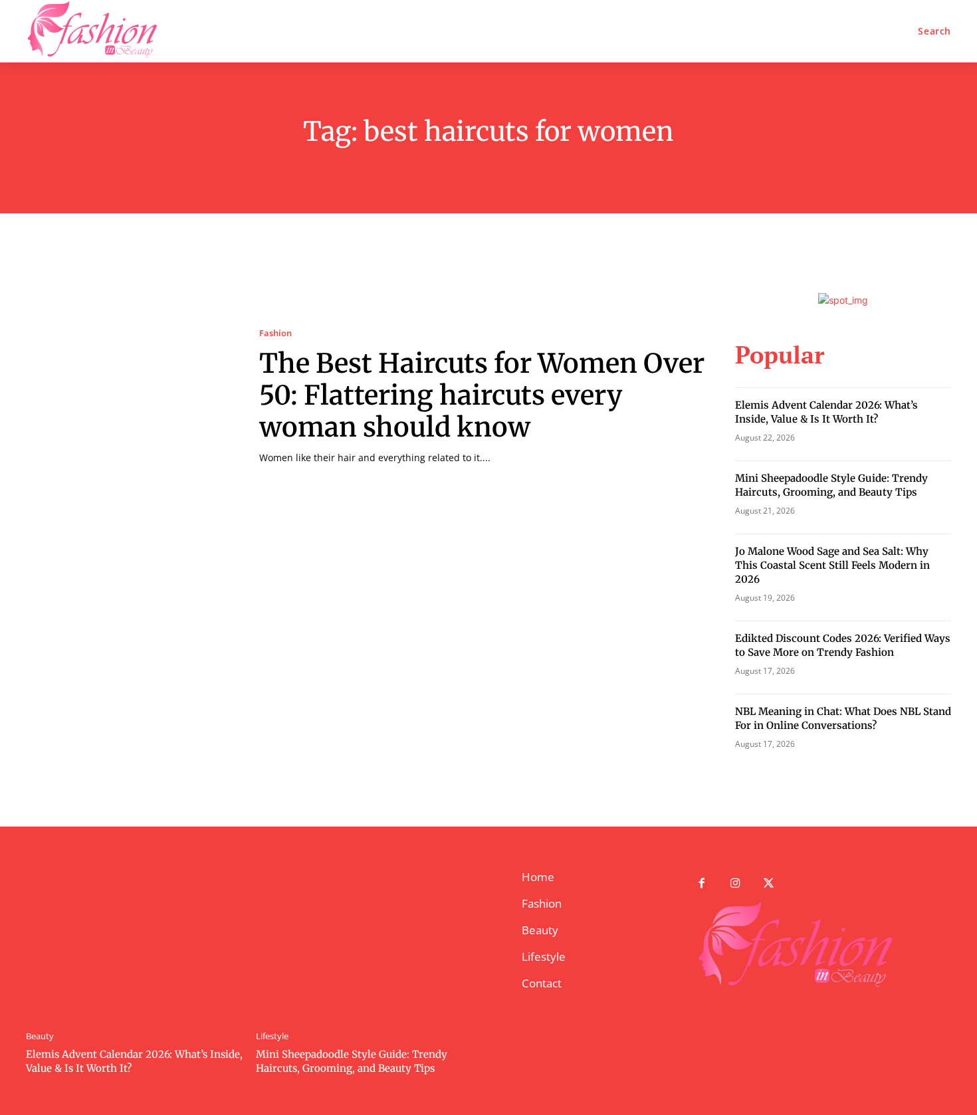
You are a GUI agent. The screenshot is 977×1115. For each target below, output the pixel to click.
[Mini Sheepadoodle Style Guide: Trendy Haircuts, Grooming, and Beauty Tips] (364, 943)
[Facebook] (701, 884)
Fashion (275, 333)
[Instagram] (735, 884)
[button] (934, 31)
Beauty (40, 1036)
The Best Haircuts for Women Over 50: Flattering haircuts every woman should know (482, 395)
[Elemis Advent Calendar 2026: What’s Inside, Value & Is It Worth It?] (134, 943)
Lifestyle (272, 1036)
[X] (769, 884)
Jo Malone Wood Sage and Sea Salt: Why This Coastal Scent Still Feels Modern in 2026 (832, 565)
